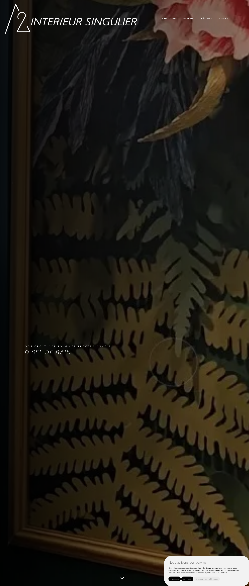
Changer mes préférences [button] (207, 579)
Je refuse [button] (187, 579)
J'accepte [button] (175, 579)
